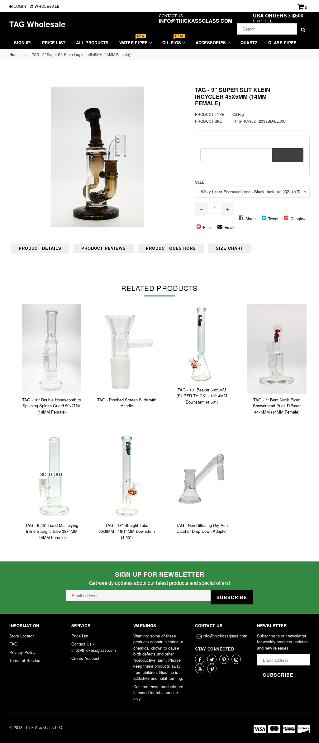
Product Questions (171, 248)
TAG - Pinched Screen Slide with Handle (126, 403)
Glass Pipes (282, 42)
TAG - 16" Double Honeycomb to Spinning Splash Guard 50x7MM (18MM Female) (51, 406)
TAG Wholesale (37, 24)
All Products (92, 42)
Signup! (22, 42)
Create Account (85, 658)
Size (200, 182)
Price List (54, 42)
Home (14, 54)
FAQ (13, 644)
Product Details (40, 248)
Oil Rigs (173, 40)
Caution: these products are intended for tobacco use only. (158, 693)
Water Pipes (134, 40)
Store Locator (21, 636)
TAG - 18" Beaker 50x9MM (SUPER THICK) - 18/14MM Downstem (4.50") (202, 396)
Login (19, 6)
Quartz (249, 42)
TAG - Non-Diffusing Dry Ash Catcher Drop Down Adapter (202, 528)
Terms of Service (24, 660)
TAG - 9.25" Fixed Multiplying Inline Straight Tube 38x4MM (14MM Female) (51, 531)
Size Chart (229, 248)
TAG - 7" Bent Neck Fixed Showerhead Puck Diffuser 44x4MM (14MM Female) (277, 406)
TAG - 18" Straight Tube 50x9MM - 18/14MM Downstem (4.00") (126, 531)
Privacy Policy (22, 652)
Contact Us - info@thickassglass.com (93, 647)
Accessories (211, 42)
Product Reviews (103, 248)
